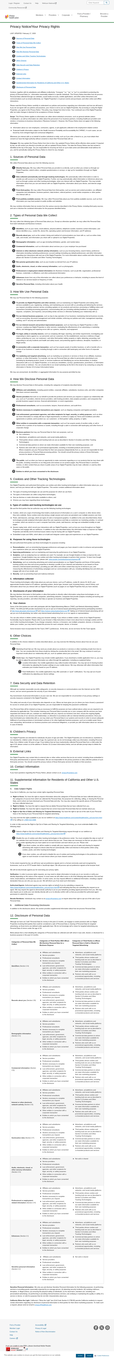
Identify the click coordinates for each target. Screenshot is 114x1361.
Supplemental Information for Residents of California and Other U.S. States (42, 83)
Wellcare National (50, 3)
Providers (52, 15)
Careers (14, 1338)
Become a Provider (104, 15)
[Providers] (58, 15)
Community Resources (18, 8)
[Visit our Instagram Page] (107, 1328)
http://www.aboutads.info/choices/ (25, 611)
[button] (102, 1355)
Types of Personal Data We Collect (28, 43)
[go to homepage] (12, 16)
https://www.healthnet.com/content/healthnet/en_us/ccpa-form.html (57, 819)
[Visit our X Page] (101, 1328)
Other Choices (21, 60)
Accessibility (40, 1325)
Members (39, 15)
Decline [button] (80, 1355)
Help (36, 3)
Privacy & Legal (40, 1328)
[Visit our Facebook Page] (95, 1328)
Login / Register (14, 3)
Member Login (15, 1328)
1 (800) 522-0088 (30, 820)
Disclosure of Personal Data (26, 87)
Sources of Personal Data (25, 38)
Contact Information (23, 78)
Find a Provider (15, 1325)
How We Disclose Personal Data (27, 52)
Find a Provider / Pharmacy (83, 15)
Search (106, 2)
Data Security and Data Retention (28, 65)
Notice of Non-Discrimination (45, 1332)
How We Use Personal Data (26, 47)
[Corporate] (71, 15)
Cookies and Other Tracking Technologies (31, 56)
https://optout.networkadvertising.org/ (55, 611)
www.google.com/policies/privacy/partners (65, 559)
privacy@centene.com (69, 773)
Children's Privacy (22, 69)
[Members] (45, 15)
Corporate (66, 15)
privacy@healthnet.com (43, 1305)
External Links (21, 74)
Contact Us (27, 3)
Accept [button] (89, 1355)
